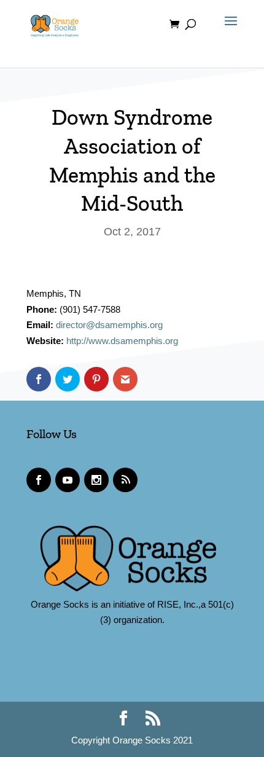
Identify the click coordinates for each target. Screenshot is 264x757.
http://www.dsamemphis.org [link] (122, 340)
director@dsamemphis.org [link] (109, 325)
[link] (54, 23)
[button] (228, 32)
